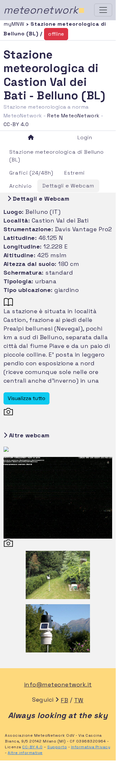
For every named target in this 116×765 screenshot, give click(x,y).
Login (84, 137)
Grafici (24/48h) (31, 172)
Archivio (20, 186)
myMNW (15, 24)
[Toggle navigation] (103, 10)
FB (64, 700)
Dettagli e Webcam (68, 185)
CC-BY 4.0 (16, 124)
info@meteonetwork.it (58, 684)
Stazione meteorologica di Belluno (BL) (56, 156)
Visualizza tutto (26, 398)
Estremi (74, 172)
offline (56, 34)
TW (79, 700)
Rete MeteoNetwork (73, 115)
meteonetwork (44, 10)
